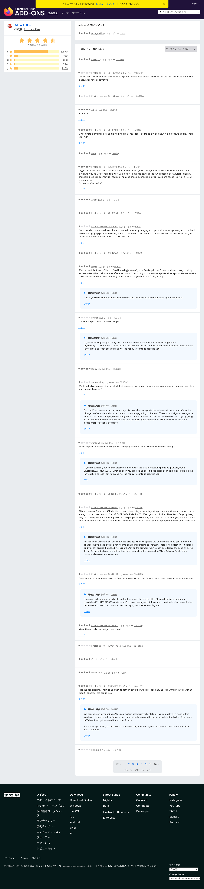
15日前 (114, 293)
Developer (142, 811)
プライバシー (10, 858)
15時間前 (138, 96)
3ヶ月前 (117, 749)
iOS (72, 816)
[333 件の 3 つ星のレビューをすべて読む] (36, 60)
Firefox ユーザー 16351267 (104, 625)
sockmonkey (97, 382)
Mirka (94, 749)
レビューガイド (46, 848)
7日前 (117, 199)
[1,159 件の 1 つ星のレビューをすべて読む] (36, 68)
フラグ (81, 86)
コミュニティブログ (49, 831)
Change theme (176, 874)
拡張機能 (53, 12)
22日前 (118, 317)
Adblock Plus (22, 25)
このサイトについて (49, 800)
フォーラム (43, 837)
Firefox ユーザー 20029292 (104, 574)
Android (75, 822)
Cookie (24, 858)
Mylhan (94, 317)
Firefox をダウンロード (107, 4)
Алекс (94, 199)
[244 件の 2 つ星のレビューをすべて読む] (36, 64)
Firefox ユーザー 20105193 (104, 130)
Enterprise (109, 817)
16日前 (117, 266)
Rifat (93, 153)
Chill (93, 659)
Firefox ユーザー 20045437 (104, 494)
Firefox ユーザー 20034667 (104, 507)
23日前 (117, 369)
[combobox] (179, 12)
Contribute (142, 805)
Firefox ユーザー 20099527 (104, 226)
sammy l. (95, 59)
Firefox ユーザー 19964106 (104, 645)
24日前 (124, 382)
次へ (156, 764)
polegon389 (97, 33)
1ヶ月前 (120, 443)
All (71, 833)
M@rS (94, 266)
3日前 (113, 109)
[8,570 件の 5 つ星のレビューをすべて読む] (36, 51)
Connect (141, 800)
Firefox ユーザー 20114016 (104, 73)
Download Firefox (81, 800)
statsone (95, 443)
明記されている (15, 866)
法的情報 (36, 858)
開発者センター (46, 820)
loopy (94, 369)
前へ (118, 764)
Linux (73, 827)
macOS (74, 811)
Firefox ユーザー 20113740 (104, 96)
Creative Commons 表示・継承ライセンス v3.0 (84, 866)
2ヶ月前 (138, 625)
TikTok (173, 811)
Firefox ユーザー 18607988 (104, 686)
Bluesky (174, 816)
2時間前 (120, 59)
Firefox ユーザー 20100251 (104, 213)
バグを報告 (43, 842)
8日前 (138, 226)
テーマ (65, 12)
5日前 (137, 130)
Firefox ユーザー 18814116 (104, 167)
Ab (92, 109)
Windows (75, 805)
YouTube (174, 805)
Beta (106, 805)
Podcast (174, 822)
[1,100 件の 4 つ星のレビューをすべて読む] (36, 56)
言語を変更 (174, 865)
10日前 (138, 253)
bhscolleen (96, 672)
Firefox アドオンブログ (51, 805)
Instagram (175, 800)
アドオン (42, 794)
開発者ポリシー (46, 826)
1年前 (122, 33)
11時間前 (138, 73)
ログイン (196, 3)
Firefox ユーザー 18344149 (104, 253)
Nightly (107, 800)
